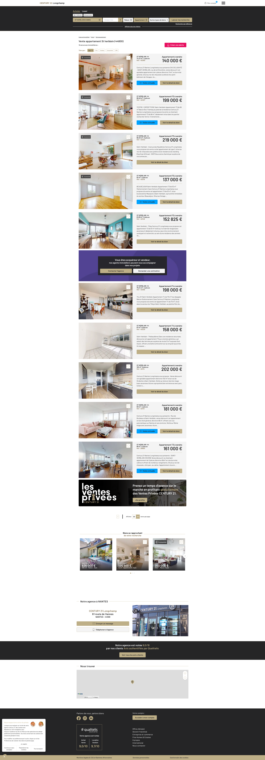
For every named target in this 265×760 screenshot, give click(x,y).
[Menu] (223, 2)
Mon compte (211, 3)
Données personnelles (141, 758)
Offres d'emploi (138, 729)
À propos (136, 740)
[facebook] (79, 718)
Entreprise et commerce (142, 734)
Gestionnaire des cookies (179, 758)
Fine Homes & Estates (141, 737)
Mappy (96, 697)
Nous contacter (138, 746)
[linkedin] (91, 718)
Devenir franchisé (139, 732)
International (137, 743)
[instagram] (85, 718)
